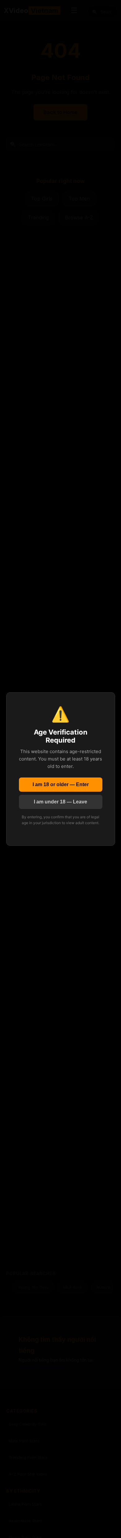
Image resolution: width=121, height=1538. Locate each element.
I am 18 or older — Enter (61, 784)
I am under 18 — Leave (60, 801)
